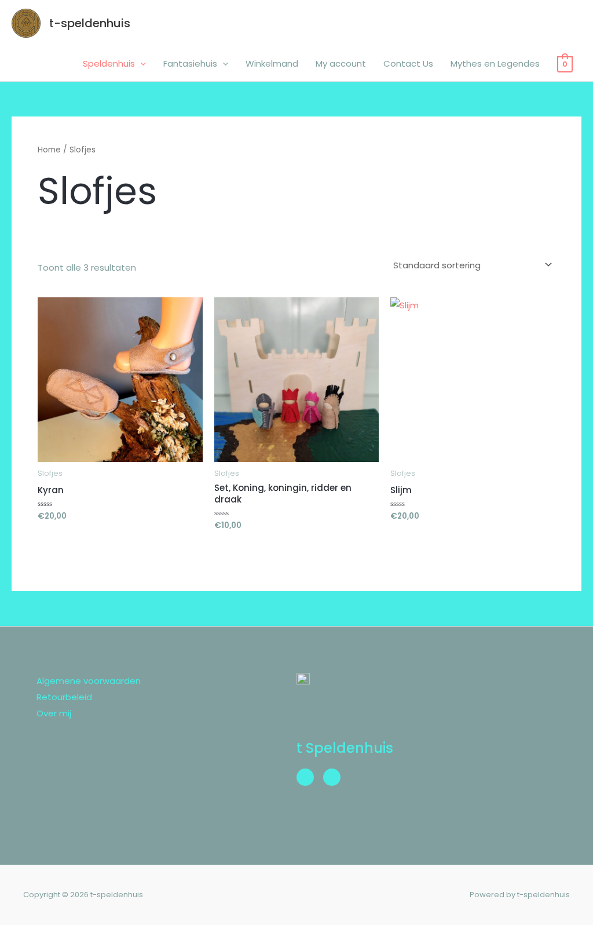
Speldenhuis (109, 63)
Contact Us (408, 63)
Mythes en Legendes (495, 63)
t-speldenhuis (89, 23)
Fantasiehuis (190, 63)
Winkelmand (272, 63)
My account (341, 63)
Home (49, 149)
